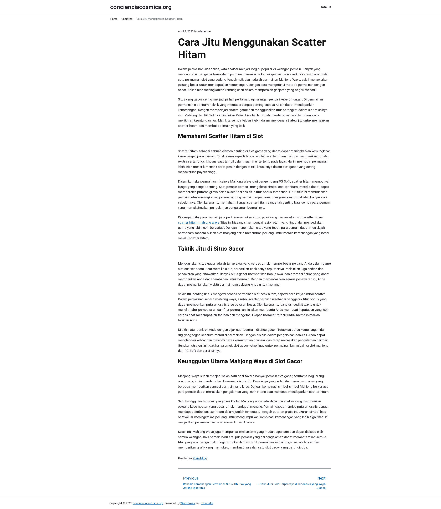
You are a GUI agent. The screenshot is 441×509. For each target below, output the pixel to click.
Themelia (207, 503)
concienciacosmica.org (148, 503)
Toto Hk (326, 7)
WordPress (187, 503)
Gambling (200, 458)
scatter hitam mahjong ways (198, 222)
